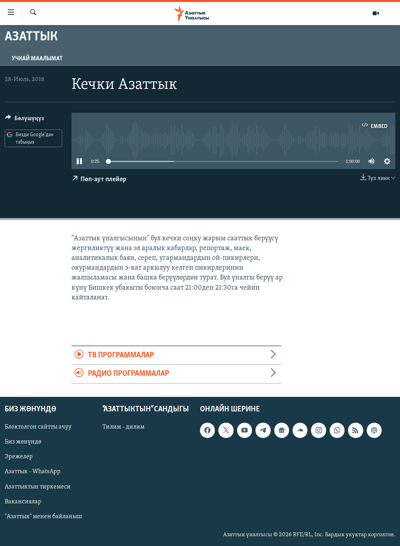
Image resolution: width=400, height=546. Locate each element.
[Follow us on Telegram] (262, 430)
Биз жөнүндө (23, 442)
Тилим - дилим (123, 427)
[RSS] (355, 430)
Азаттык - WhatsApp (33, 472)
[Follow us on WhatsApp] (337, 430)
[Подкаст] (374, 430)
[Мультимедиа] (376, 13)
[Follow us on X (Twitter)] (225, 430)
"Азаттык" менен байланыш (43, 516)
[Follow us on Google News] (281, 430)
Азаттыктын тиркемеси (38, 486)
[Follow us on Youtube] (244, 430)
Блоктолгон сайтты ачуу (38, 427)
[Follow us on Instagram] (318, 430)
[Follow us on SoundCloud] (300, 430)
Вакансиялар (23, 501)
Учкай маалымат (37, 59)
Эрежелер (19, 457)
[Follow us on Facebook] (207, 430)
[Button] (24, 120)
